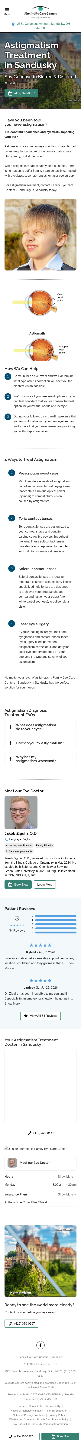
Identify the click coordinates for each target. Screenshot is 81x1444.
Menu (7, 14)
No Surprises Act (57, 1410)
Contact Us (35, 1406)
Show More (12, 1003)
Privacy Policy (57, 1415)
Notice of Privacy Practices (28, 1415)
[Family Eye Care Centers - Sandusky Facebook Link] (40, 1345)
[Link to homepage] (40, 12)
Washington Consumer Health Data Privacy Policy (38, 1419)
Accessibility (53, 1406)
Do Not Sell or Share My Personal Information (40, 1423)
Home (21, 1406)
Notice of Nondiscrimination (27, 1410)
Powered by (34, 1394)
